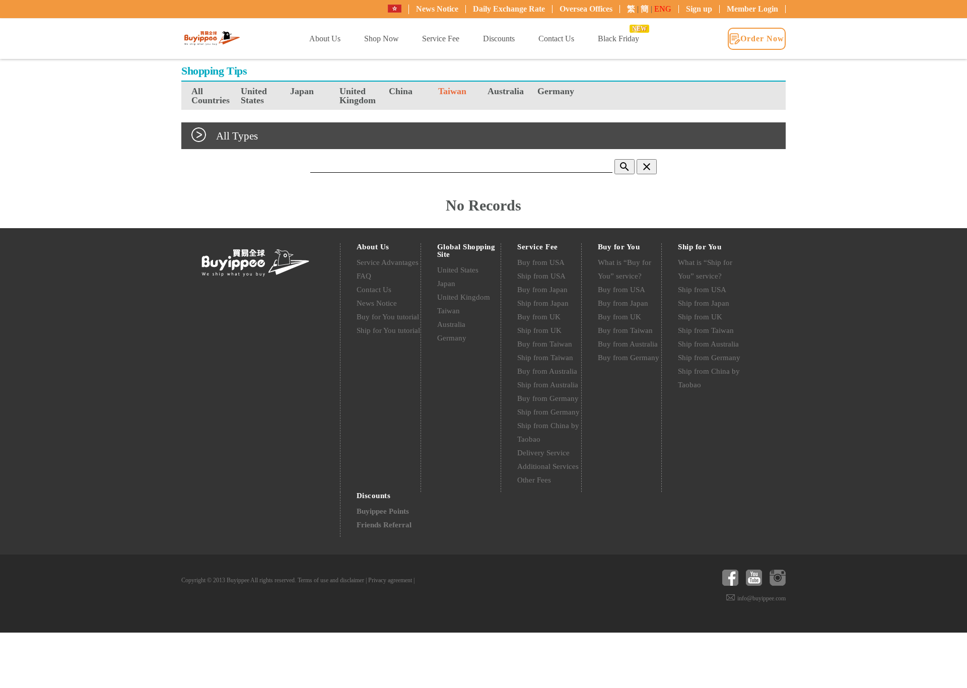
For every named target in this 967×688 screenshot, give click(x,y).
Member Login (752, 9)
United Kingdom (357, 95)
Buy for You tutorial (388, 317)
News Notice (437, 9)
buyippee (212, 37)
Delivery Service (543, 453)
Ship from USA (541, 276)
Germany (555, 91)
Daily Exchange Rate (509, 9)
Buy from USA (541, 262)
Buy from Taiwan (544, 344)
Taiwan (452, 91)
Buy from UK (539, 317)
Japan (302, 91)
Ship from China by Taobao (548, 432)
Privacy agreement (390, 580)
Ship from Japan (543, 303)
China (400, 91)
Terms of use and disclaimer (331, 580)
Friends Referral (384, 525)
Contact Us (374, 290)
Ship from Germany (548, 412)
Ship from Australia (547, 385)
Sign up (699, 9)
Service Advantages (388, 262)
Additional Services (548, 466)
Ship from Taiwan (545, 358)
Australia (506, 91)
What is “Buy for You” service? (624, 269)
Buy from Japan (542, 290)
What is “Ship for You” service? (705, 269)
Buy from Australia (547, 371)
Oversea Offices (586, 9)
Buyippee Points (383, 511)
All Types (237, 136)
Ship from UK (539, 330)
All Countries (210, 95)
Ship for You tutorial (388, 330)
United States (254, 95)
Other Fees (534, 480)
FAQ (364, 276)
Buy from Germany (548, 398)
